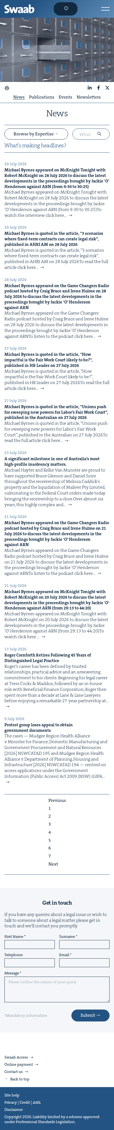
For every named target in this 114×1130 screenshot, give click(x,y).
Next (53, 864)
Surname (67, 937)
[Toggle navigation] (105, 9)
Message (11, 973)
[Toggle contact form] (65, 9)
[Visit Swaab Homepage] (19, 8)
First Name (13, 937)
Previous (57, 800)
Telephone (13, 955)
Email (64, 955)
